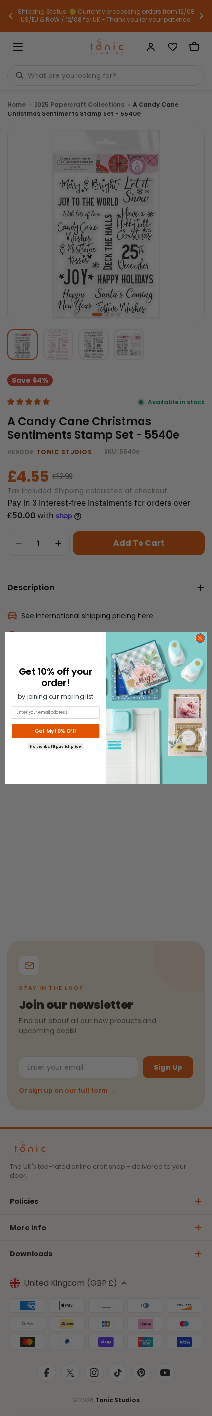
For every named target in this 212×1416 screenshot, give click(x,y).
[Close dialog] (200, 638)
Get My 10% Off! (55, 731)
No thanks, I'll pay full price (55, 746)
